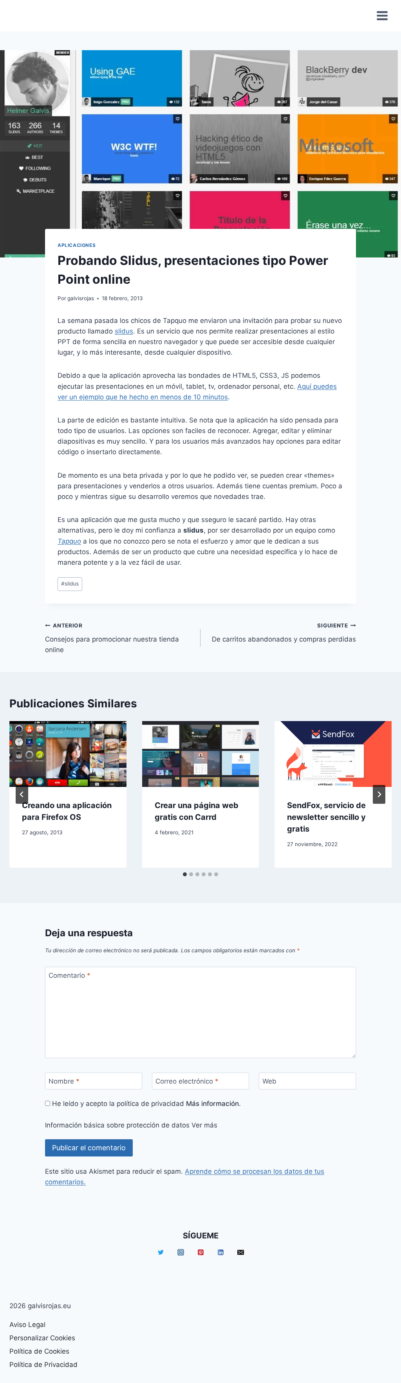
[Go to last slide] (22, 794)
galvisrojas (80, 298)
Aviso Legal (27, 1325)
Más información (212, 1103)
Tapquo (69, 541)
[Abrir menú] (382, 15)
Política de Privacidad (43, 1364)
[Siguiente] (379, 794)
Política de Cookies (39, 1351)
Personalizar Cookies (42, 1338)
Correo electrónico (187, 1081)
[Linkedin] (220, 1252)
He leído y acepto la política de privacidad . (145, 1103)
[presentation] (67, 754)
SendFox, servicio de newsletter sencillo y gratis (326, 817)
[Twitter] (160, 1252)
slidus (124, 331)
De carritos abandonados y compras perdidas (284, 632)
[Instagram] (180, 1252)
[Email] (240, 1252)
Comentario (69, 975)
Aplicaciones (77, 245)
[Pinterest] (200, 1252)
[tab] (185, 874)
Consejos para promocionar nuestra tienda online (112, 638)
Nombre (64, 1081)
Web (269, 1081)
